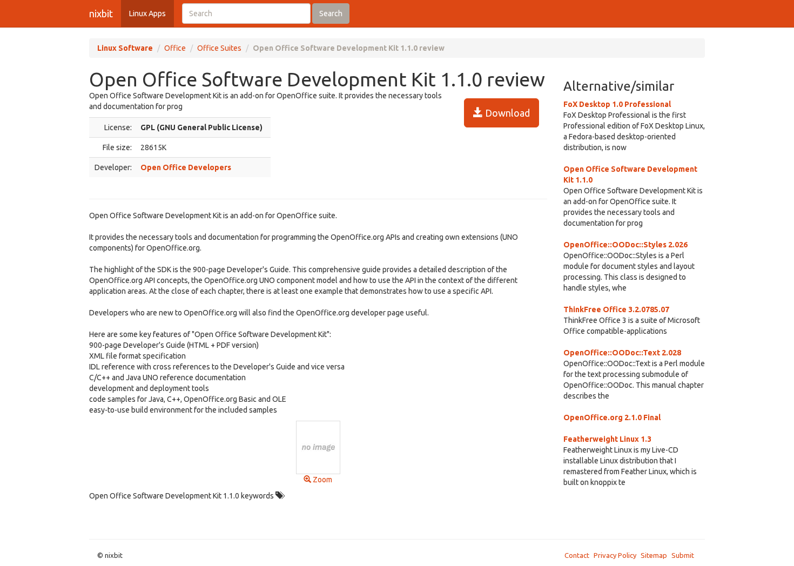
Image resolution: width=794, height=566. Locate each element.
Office (175, 48)
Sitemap (654, 555)
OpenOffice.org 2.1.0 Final (612, 417)
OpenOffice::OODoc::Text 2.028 (622, 352)
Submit (682, 555)
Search (330, 13)
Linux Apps (147, 13)
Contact (576, 555)
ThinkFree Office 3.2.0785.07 (616, 309)
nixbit (101, 13)
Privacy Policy (615, 555)
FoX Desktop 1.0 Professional (617, 104)
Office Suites (219, 48)
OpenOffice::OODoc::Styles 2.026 (625, 244)
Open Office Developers (185, 167)
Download (506, 112)
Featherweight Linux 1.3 (607, 439)
